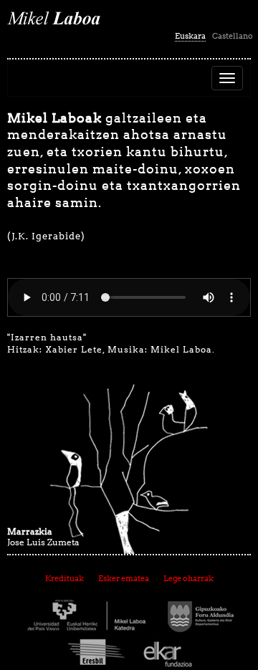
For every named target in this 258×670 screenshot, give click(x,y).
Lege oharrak (188, 578)
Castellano (232, 36)
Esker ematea (123, 578)
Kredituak (64, 578)
